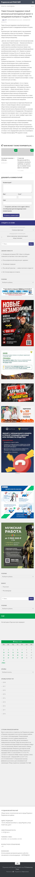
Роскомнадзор (7, 590)
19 (13, 655)
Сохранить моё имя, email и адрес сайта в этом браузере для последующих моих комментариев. (16, 209)
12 (13, 652)
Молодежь (11, 6)
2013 (4, 702)
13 (17, 652)
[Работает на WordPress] (13, 871)
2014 (4, 698)
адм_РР (4, 20)
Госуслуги (6, 587)
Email (20, 194)
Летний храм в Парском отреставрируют (13, 622)
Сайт (4, 200)
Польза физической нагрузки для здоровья (15, 260)
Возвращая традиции (9, 264)
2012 (4, 706)
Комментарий (7, 182)
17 (3, 655)
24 (3, 658)
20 (17, 655)
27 (17, 658)
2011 (4, 710)
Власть (3, 6)
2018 (4, 682)
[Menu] (33, 2)
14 (22, 652)
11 (8, 652)
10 (3, 652)
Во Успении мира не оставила (11, 272)
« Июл (3, 663)
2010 (4, 714)
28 (22, 658)
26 (13, 658)
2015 (4, 694)
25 (8, 658)
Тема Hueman (25, 871)
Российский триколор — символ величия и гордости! (18, 268)
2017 (4, 686)
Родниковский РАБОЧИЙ (10, 2)
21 (22, 655)
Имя (4, 194)
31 (3, 660)
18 (8, 655)
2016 (4, 690)
